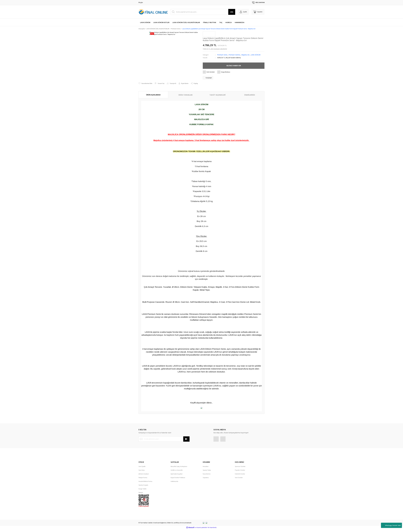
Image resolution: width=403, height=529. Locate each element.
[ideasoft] (190, 527)
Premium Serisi (222, 55)
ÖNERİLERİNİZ (249, 95)
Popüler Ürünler (240, 470)
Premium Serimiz (234, 55)
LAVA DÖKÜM (255, 55)
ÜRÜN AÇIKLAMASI (153, 95)
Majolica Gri (245, 55)
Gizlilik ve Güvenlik (177, 470)
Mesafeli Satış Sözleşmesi (179, 466)
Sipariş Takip (207, 470)
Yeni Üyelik (142, 466)
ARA (231, 12)
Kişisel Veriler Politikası (178, 477)
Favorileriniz (207, 474)
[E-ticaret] (201, 527)
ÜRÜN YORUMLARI (185, 95)
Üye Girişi (142, 470)
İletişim (141, 492)
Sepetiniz (206, 477)
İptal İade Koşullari (177, 474)
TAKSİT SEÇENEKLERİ (217, 95)
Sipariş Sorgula (143, 485)
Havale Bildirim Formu (145, 481)
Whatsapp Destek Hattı (393, 525)
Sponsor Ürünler (240, 466)
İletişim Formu (143, 477)
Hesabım (205, 466)
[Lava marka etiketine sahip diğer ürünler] (209, 34)
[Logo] (153, 12)
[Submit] (186, 439)
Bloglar (141, 2)
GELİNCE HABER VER (233, 66)
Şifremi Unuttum (144, 474)
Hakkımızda (174, 481)
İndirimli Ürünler (240, 474)
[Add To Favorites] (145, 83)
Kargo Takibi (142, 489)
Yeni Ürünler (239, 477)
